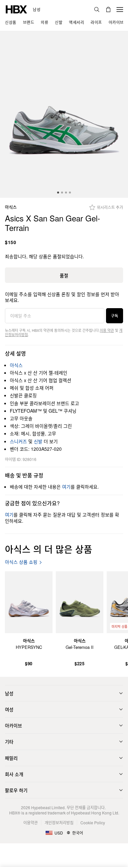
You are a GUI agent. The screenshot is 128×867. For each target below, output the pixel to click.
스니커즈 (18, 441)
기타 (9, 741)
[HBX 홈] (16, 9)
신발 (38, 441)
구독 (114, 315)
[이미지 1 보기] (64, 114)
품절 (64, 275)
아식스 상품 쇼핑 (21, 561)
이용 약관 (107, 330)
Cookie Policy (92, 822)
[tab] (58, 193)
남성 (36, 9)
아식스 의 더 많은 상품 (48, 549)
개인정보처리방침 (59, 822)
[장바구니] (108, 9)
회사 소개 (14, 774)
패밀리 (11, 758)
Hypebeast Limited (48, 807)
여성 (9, 709)
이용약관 (30, 822)
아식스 (11, 207)
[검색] (97, 9)
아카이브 (13, 725)
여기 (66, 486)
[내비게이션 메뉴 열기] (120, 9)
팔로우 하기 (16, 790)
